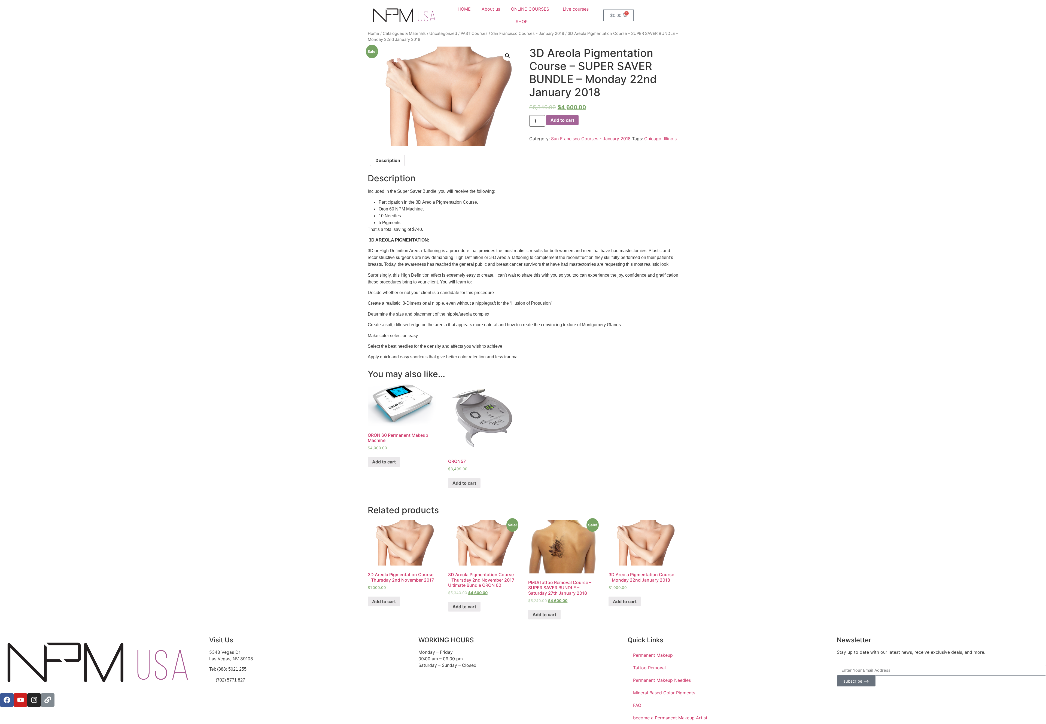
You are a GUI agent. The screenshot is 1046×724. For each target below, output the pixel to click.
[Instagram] (34, 700)
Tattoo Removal (649, 667)
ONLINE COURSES (530, 9)
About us (491, 9)
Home (373, 33)
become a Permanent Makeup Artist (670, 717)
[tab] (388, 160)
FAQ (637, 705)
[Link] (47, 700)
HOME (464, 9)
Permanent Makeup (653, 655)
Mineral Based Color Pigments (664, 692)
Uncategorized (443, 33)
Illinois (670, 138)
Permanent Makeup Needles (662, 680)
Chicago (652, 138)
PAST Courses (474, 33)
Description (387, 160)
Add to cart (562, 120)
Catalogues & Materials (404, 33)
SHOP (522, 21)
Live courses (576, 9)
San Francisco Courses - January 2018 (527, 33)
